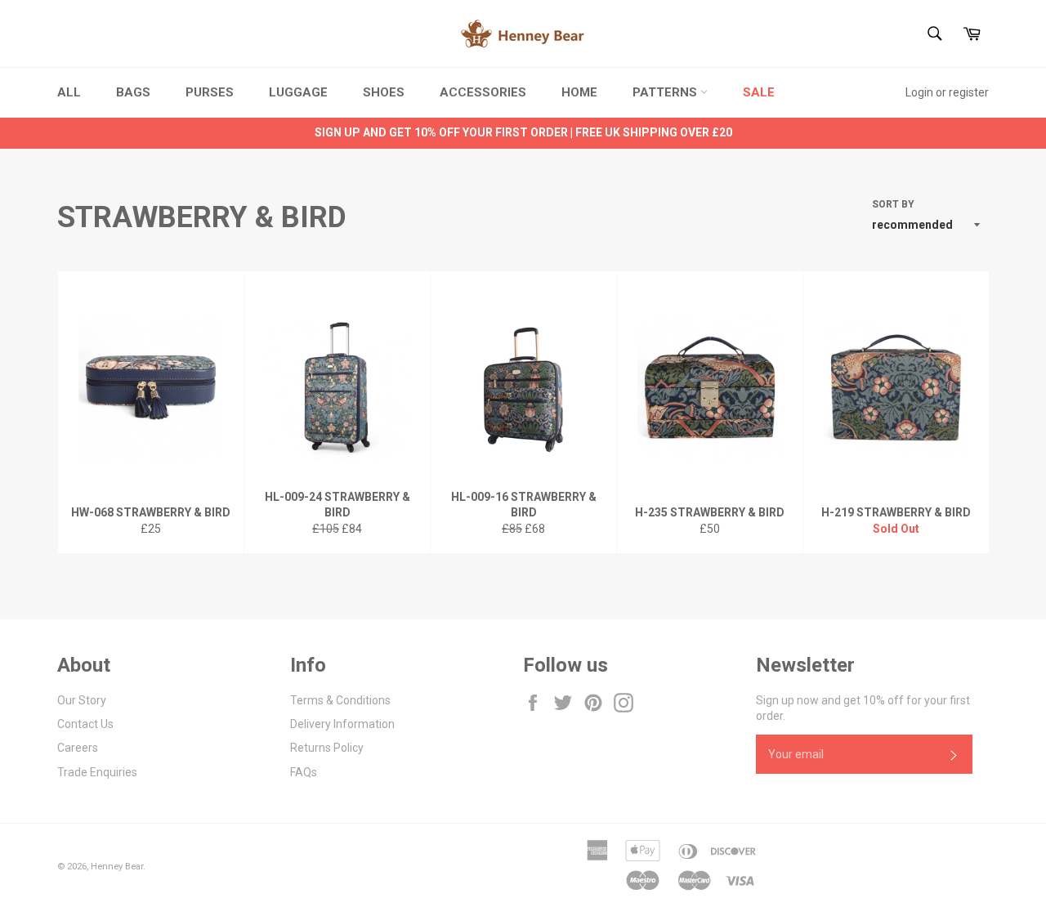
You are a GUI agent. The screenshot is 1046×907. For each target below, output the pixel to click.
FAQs (303, 772)
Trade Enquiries (97, 772)
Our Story (81, 700)
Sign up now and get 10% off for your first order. (863, 708)
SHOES (384, 92)
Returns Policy (327, 747)
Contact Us (85, 724)
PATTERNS (666, 92)
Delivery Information (342, 724)
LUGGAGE (298, 92)
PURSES (210, 92)
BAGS (133, 92)
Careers (77, 747)
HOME (579, 92)
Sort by (893, 204)
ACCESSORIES (483, 92)
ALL (69, 92)
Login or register (947, 92)
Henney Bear (117, 866)
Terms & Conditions (340, 700)
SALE (759, 92)
